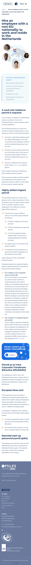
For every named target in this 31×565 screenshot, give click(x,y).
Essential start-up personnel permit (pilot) (14, 98)
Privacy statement (7, 505)
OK (13, 563)
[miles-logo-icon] (16, 3)
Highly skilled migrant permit (15, 83)
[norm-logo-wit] (7, 533)
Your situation (6, 496)
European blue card (12, 94)
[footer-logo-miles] (12, 468)
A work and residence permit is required (15, 79)
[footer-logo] (9, 465)
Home (3, 9)
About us (4, 501)
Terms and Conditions (8, 503)
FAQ (3, 508)
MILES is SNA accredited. (9, 480)
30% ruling (21, 338)
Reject (17, 563)
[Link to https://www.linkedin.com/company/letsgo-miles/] (15, 530)
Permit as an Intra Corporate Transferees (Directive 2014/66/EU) (14, 88)
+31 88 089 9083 (8, 524)
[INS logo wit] (12, 544)
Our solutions (6, 498)
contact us (16, 165)
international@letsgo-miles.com (12, 526)
